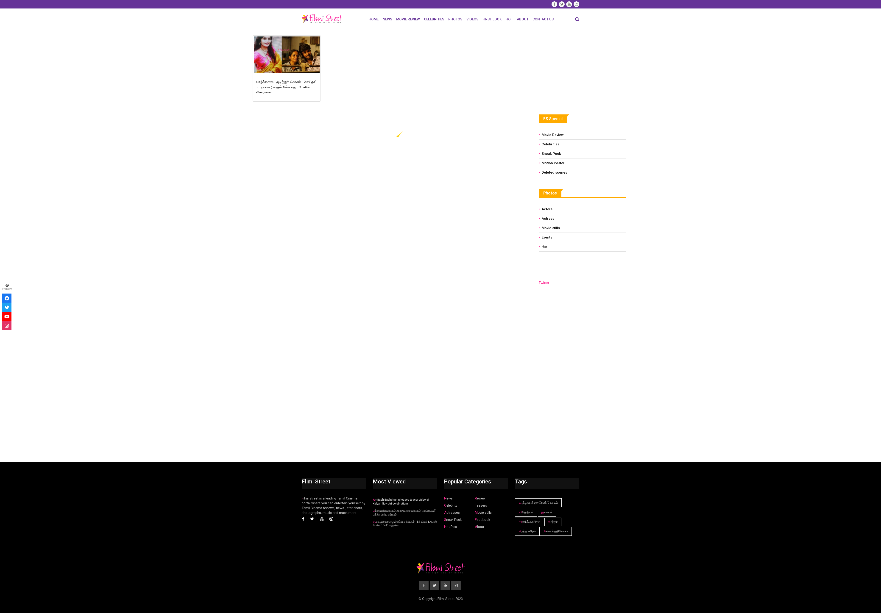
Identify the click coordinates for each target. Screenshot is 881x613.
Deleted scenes (554, 172)
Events (547, 237)
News (387, 19)
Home (374, 19)
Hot (509, 19)
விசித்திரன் (526, 512)
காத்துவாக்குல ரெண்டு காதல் (538, 502)
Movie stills (551, 228)
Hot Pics (450, 527)
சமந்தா (553, 522)
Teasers (481, 505)
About (522, 19)
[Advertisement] (573, 68)
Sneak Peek (551, 154)
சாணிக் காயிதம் (529, 522)
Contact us (543, 19)
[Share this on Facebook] (6, 298)
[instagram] (6, 325)
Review (480, 498)
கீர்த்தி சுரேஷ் (527, 531)
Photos (455, 19)
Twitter (544, 283)
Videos (472, 19)
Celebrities (434, 19)
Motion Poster (553, 163)
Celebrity (450, 505)
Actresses (452, 512)
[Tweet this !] (6, 307)
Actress (548, 218)
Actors (547, 209)
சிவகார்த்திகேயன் (556, 531)
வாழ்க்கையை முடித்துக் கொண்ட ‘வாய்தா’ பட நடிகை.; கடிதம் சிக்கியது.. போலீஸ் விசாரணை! (286, 87)
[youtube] (6, 316)
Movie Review (408, 19)
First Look (492, 19)
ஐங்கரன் (547, 512)
